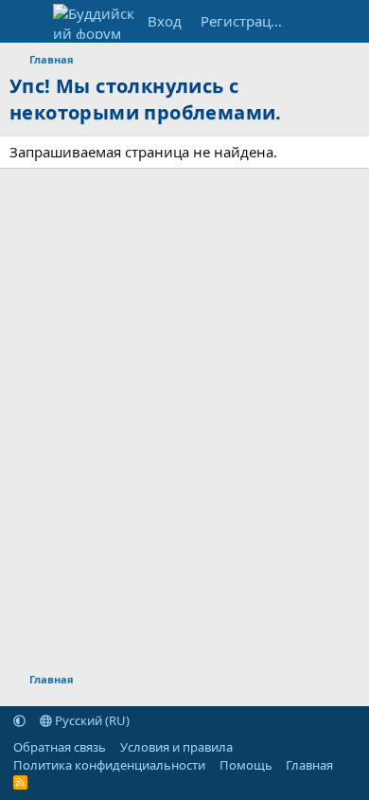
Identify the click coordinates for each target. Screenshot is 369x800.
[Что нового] (313, 21)
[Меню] (26, 22)
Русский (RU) (91, 720)
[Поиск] (350, 21)
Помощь (246, 764)
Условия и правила (176, 746)
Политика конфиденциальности (109, 764)
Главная (309, 764)
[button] (19, 720)
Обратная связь (59, 746)
